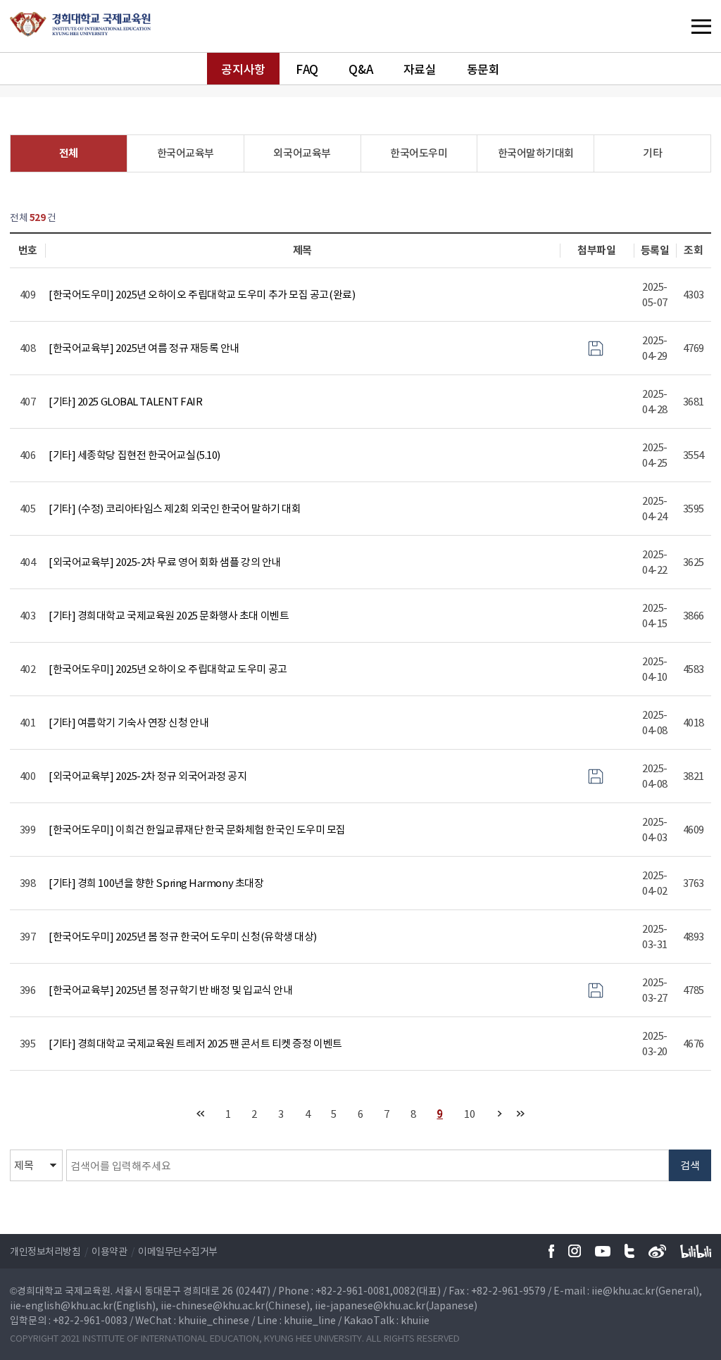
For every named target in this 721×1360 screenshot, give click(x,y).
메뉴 (672, 26)
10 (469, 1113)
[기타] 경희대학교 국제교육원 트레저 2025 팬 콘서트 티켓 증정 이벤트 (195, 1043)
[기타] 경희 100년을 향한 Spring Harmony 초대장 (156, 882)
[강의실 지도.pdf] (595, 989)
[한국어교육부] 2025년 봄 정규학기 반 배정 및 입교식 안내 (170, 989)
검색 (690, 1165)
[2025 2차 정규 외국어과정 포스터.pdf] (595, 775)
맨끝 (521, 1113)
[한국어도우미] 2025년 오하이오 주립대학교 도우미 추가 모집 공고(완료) (202, 294)
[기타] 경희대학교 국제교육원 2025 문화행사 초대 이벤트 (169, 615)
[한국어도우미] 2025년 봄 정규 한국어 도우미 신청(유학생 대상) (183, 936)
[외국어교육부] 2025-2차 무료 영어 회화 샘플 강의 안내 (165, 561)
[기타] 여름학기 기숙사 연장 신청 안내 (128, 722)
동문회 (483, 68)
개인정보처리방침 (45, 1251)
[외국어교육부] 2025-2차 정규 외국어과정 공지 (147, 775)
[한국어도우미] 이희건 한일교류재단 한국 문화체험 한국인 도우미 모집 (197, 829)
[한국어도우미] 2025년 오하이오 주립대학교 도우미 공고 (168, 668)
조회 (693, 250)
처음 (200, 1113)
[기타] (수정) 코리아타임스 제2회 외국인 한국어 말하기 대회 (175, 508)
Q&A (360, 68)
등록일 (655, 250)
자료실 (420, 68)
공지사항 (243, 68)
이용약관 (109, 1251)
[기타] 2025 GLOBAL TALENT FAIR (125, 401)
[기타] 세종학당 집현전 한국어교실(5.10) (134, 454)
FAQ (307, 68)
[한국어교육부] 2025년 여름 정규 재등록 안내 (144, 347)
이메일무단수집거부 (178, 1251)
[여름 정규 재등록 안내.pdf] (595, 347)
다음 (499, 1113)
